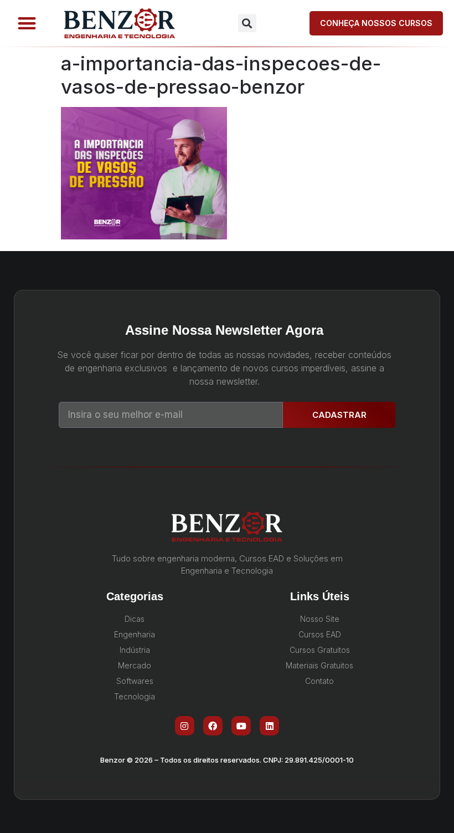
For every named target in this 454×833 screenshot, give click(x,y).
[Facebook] (213, 725)
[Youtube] (241, 725)
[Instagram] (184, 725)
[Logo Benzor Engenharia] (119, 23)
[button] (27, 23)
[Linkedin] (269, 725)
